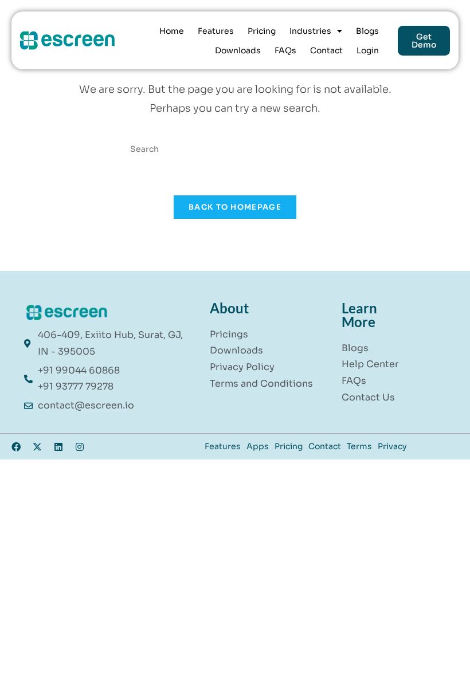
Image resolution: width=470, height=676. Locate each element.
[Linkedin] (58, 447)
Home (171, 31)
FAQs (285, 50)
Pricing (262, 31)
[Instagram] (79, 447)
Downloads (238, 50)
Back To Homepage (235, 207)
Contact (326, 50)
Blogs (367, 31)
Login (368, 50)
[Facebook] (16, 447)
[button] (316, 31)
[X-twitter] (37, 447)
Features (216, 31)
